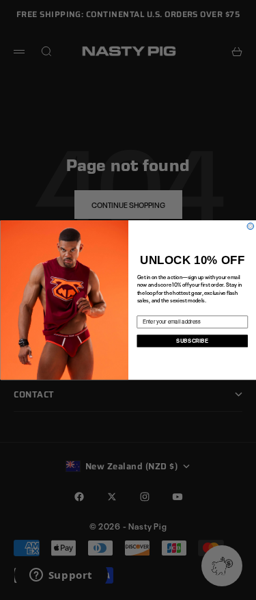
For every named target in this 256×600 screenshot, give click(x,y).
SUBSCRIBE (192, 340)
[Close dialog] (250, 226)
